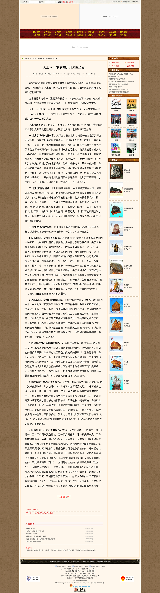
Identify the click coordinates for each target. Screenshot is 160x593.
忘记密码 (70, 2)
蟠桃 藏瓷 (127, 307)
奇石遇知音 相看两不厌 (34, 541)
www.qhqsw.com (64, 583)
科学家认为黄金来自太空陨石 (36, 536)
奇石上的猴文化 (114, 76)
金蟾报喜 (127, 268)
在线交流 (86, 561)
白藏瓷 (126, 383)
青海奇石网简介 (76, 561)
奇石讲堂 (36, 35)
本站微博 (112, 32)
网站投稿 (100, 561)
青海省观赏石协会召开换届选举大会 (121, 74)
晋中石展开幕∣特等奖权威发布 (119, 92)
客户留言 (123, 35)
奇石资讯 (47, 32)
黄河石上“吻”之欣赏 (115, 87)
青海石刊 (101, 32)
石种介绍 (49, 58)
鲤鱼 (125, 364)
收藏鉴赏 (41, 58)
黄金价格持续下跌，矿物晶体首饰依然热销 (40, 539)
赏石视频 (91, 32)
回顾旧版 (135, 2)
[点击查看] (116, 178)
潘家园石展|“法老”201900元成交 (119, 89)
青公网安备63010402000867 (82, 587)
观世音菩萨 (128, 287)
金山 (125, 345)
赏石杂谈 (130, 62)
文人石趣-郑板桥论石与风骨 (43, 513)
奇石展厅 (58, 32)
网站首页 (36, 32)
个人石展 (58, 35)
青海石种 (47, 35)
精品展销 (80, 35)
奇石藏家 (69, 32)
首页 (34, 58)
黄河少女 (127, 230)
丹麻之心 (127, 249)
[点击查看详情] (116, 108)
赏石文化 (101, 35)
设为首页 (117, 2)
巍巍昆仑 (127, 326)
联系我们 (123, 32)
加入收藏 (126, 2)
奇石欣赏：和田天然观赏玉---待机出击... (122, 82)
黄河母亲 (127, 191)
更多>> (136, 160)
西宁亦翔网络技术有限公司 (84, 578)
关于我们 (67, 561)
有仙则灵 (127, 172)
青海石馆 (69, 35)
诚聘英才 (93, 561)
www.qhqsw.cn (74, 583)
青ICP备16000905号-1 (98, 583)
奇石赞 (35, 509)
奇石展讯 (80, 32)
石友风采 (91, 35)
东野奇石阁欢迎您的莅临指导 (118, 84)
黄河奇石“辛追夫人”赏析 (117, 79)
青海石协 (112, 35)
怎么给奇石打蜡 (31, 534)
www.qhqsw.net (84, 583)
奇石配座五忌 (30, 528)
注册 (64, 2)
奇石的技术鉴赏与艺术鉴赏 (35, 531)
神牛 (125, 211)
